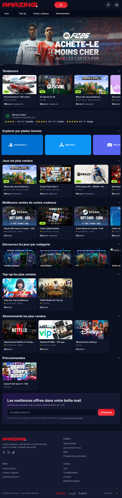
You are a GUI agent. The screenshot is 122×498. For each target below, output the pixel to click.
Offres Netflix (69, 443)
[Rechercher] (61, 5)
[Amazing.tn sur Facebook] (3, 452)
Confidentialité (70, 472)
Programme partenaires (74, 456)
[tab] (58, 58)
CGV (65, 468)
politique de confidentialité (72, 418)
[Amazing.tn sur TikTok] (13, 452)
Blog (65, 452)
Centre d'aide (9, 468)
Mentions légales (71, 481)
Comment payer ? (11, 476)
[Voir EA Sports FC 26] (61, 43)
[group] (61, 91)
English (83, 493)
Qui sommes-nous (72, 447)
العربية (72, 493)
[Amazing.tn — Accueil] (19, 4)
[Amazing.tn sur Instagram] (8, 452)
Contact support (10, 472)
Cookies (67, 476)
